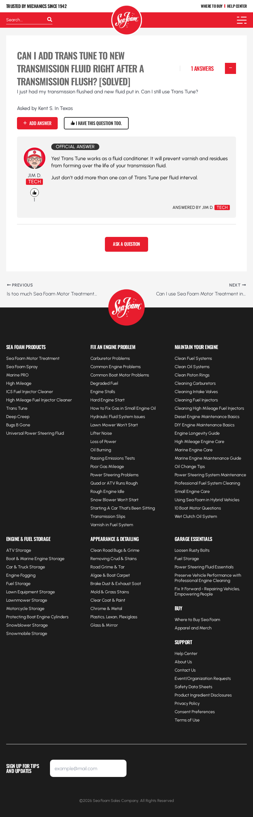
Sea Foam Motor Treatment (33, 358)
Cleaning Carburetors (195, 383)
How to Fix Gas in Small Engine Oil (123, 408)
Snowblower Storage (27, 625)
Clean (181, 375)
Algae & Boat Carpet (110, 575)
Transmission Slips (107, 516)
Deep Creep (17, 416)
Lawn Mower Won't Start (114, 425)
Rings (203, 375)
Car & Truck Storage (25, 567)
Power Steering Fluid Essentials (204, 567)
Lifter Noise (101, 433)
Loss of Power (103, 441)
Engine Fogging (20, 575)
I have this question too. (98, 123)
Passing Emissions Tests (112, 458)
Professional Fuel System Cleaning (207, 483)
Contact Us (185, 670)
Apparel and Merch (193, 628)
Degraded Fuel (104, 383)
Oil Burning (100, 450)
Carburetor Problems (110, 358)
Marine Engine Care (194, 450)
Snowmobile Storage (26, 633)
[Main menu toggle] (242, 20)
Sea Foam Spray (22, 366)
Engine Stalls (102, 391)
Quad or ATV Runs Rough (114, 483)
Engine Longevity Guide (197, 433)
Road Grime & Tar (107, 567)
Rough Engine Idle (107, 491)
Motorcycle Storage (25, 608)
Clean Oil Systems (192, 366)
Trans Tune (16, 408)
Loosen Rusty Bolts (192, 550)
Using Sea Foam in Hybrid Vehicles (207, 499)
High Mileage (18, 383)
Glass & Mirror (104, 625)
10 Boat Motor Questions (198, 508)
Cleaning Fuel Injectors (196, 400)
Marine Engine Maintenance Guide (208, 458)
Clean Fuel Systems (193, 358)
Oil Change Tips (190, 466)
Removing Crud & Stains (113, 558)
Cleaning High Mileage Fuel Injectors (209, 408)
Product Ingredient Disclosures (203, 695)
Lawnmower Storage (26, 600)
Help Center (186, 653)
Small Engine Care (192, 491)
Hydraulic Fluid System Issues (117, 416)
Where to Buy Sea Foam (197, 619)
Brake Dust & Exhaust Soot (115, 583)
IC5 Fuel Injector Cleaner (29, 391)
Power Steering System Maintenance (210, 475)
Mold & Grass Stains (109, 592)
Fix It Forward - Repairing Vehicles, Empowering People (207, 591)
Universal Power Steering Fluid (35, 433)
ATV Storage (18, 550)
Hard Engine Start (107, 400)
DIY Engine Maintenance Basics (204, 425)
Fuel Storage (18, 583)
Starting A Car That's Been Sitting (122, 508)
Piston (192, 375)
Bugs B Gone (18, 425)
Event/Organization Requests (203, 678)
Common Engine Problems (115, 366)
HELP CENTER (237, 6)
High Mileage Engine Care (199, 441)
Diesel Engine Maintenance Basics (207, 416)
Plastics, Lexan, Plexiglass (113, 617)
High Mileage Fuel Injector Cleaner (39, 400)
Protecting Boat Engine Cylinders (37, 617)
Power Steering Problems (114, 475)
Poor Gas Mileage (107, 466)
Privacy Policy (187, 703)
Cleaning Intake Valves (196, 391)
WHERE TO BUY (211, 6)
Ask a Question (126, 244)
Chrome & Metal (106, 608)
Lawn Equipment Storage (30, 592)
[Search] (49, 20)
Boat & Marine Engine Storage (35, 558)
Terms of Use (187, 720)
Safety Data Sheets (193, 686)
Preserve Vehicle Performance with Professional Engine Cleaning (208, 578)
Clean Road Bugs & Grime (114, 550)
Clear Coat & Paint (107, 600)
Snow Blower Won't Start (114, 499)
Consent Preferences (195, 711)
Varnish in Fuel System (111, 524)
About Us (183, 662)
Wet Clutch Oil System (196, 516)
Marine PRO (17, 375)
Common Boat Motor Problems (119, 375)
